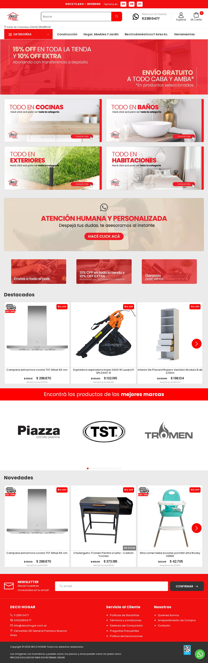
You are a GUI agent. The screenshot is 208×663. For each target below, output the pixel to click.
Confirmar (184, 586)
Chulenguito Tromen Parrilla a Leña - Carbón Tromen (103, 554)
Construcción (67, 34)
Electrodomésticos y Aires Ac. (146, 34)
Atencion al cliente (154, 14)
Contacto (164, 625)
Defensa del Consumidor (126, 625)
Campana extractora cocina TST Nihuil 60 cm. (37, 370)
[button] (28, 34)
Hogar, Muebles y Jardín (101, 34)
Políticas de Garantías (124, 615)
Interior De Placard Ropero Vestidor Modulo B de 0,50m (170, 371)
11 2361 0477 (150, 18)
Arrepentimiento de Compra (177, 620)
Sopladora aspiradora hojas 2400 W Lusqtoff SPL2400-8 (103, 371)
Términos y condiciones (125, 620)
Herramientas (184, 34)
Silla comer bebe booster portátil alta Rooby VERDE (170, 554)
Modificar (45, 27)
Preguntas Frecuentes (124, 631)
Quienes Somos (168, 615)
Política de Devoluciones (126, 636)
